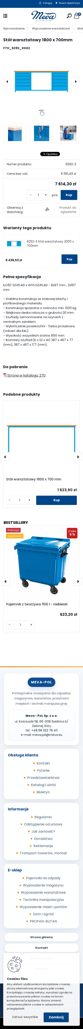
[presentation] (7, 81)
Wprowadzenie (14, 28)
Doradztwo (43, 838)
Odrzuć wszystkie (25, 1017)
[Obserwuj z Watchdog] (60, 210)
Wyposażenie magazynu (43, 885)
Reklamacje (43, 845)
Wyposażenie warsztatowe (51, 28)
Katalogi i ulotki (43, 784)
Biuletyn (43, 792)
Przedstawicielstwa (43, 777)
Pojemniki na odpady (43, 878)
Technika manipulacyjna (43, 899)
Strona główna (41, 937)
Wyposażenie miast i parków (43, 906)
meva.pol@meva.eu (47, 735)
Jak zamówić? (43, 831)
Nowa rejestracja (69, 3)
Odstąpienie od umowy (43, 824)
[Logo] (41, 16)
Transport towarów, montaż (43, 853)
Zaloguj (47, 3)
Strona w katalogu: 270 (26, 375)
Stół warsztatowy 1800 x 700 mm (33, 479)
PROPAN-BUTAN (43, 921)
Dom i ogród (43, 914)
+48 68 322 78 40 (44, 730)
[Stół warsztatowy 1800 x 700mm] (41, 82)
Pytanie (43, 770)
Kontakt (43, 763)
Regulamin (43, 817)
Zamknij (56, 1017)
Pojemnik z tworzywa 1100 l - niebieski (36, 604)
